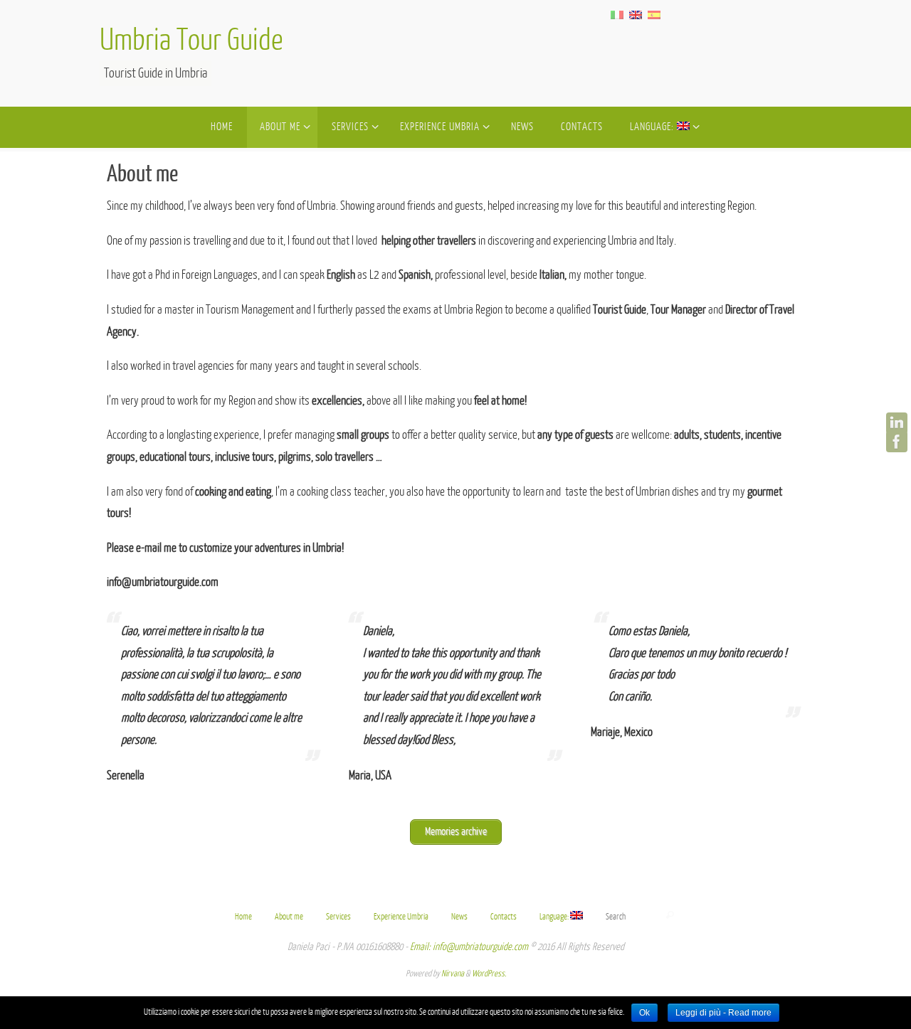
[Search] (669, 915)
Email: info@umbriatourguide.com (469, 947)
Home (243, 917)
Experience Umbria (401, 917)
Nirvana (452, 974)
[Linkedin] (896, 423)
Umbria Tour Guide (191, 41)
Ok (644, 1013)
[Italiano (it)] (617, 14)
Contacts (503, 917)
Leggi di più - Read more (723, 1013)
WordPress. (489, 974)
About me (289, 917)
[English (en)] (635, 14)
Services (338, 917)
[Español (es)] (654, 14)
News (459, 917)
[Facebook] (896, 441)
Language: (554, 917)
